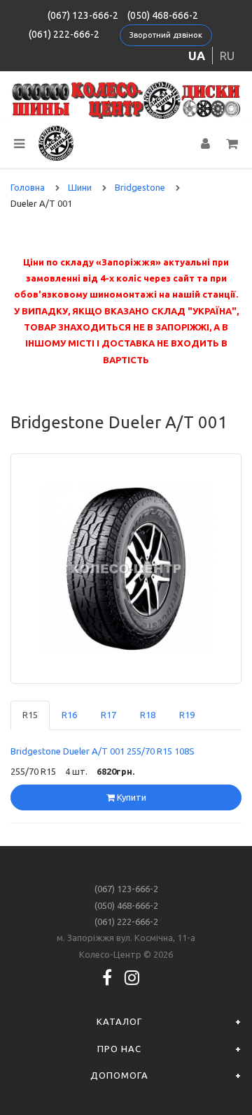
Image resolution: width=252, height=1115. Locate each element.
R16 (69, 715)
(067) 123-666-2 (83, 15)
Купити (130, 797)
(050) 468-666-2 (162, 15)
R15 (30, 715)
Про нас (119, 1049)
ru (227, 55)
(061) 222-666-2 (64, 34)
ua (196, 55)
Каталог (119, 1021)
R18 (147, 715)
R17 (108, 715)
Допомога (119, 1075)
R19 (187, 715)
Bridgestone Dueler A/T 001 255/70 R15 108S (102, 751)
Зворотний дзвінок (166, 35)
